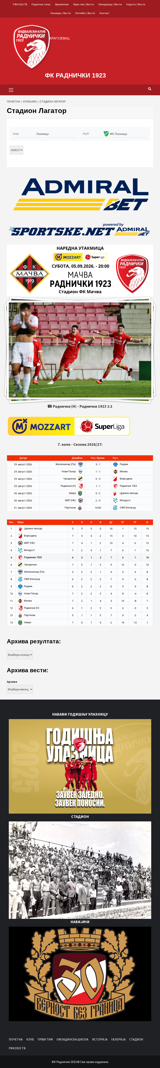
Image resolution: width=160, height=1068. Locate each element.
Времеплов (62, 4)
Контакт (104, 13)
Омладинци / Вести (110, 4)
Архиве (12, 682)
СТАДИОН (136, 1039)
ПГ (122, 522)
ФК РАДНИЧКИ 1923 (75, 75)
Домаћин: (77, 458)
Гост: (115, 458)
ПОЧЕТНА (16, 1039)
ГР (135, 522)
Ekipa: (21, 522)
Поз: (11, 522)
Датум (23, 458)
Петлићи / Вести (85, 13)
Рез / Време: (98, 458)
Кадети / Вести (135, 4)
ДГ (111, 522)
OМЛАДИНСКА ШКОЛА (72, 1039)
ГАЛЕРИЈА (118, 1039)
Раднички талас (41, 4)
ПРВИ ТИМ (45, 1039)
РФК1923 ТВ (20, 4)
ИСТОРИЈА (100, 1039)
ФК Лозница (118, 134)
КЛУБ (30, 1039)
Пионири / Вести (61, 13)
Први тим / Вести (83, 4)
